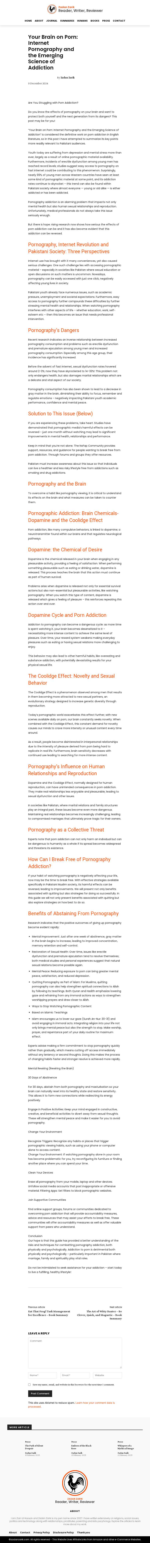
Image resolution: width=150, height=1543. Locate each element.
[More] (101, 1297)
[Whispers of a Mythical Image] (107, 1447)
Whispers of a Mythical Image (126, 1447)
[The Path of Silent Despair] (14, 1447)
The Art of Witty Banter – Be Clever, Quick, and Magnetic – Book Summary (99, 1315)
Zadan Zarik (68, 77)
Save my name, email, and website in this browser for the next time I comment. (73, 1384)
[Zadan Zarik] (53, 77)
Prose (28, 1442)
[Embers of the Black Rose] (61, 1447)
